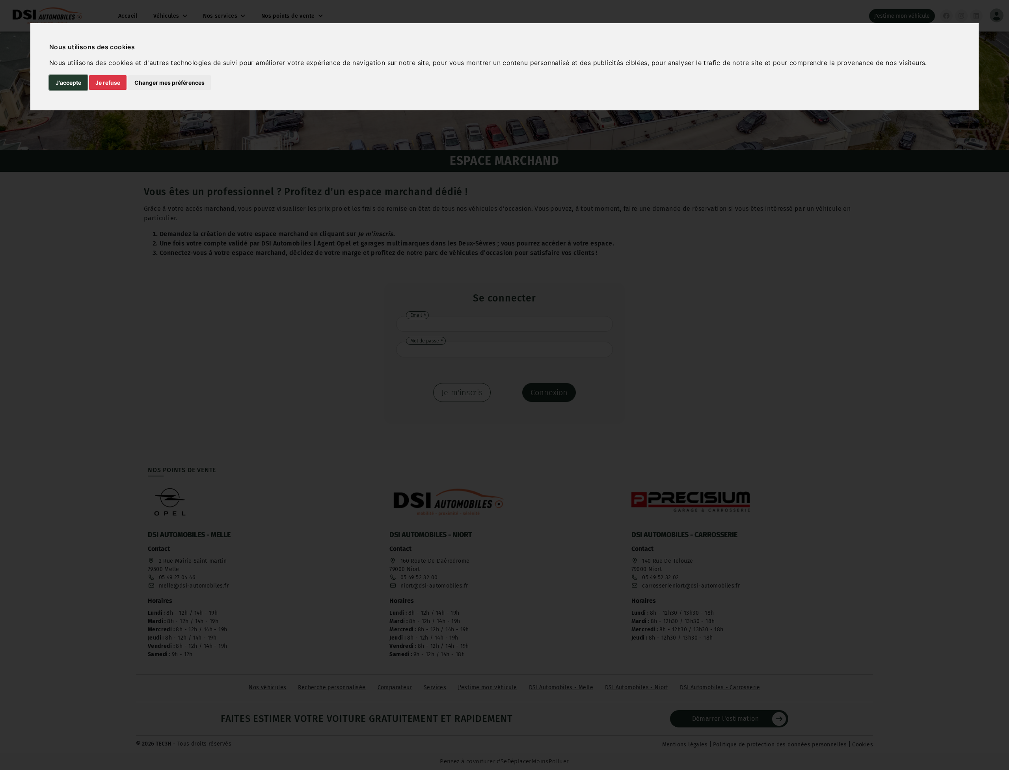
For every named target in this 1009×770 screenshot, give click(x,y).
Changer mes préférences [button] (169, 82)
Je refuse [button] (107, 82)
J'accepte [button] (68, 82)
